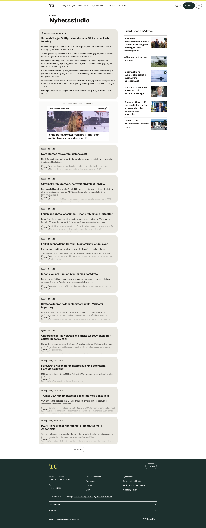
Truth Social (77, 408)
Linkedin (89, 485)
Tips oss (151, 466)
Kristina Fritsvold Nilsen (59, 479)
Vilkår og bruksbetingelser (134, 485)
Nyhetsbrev (128, 477)
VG (71, 322)
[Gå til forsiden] (51, 5)
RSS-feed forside (93, 477)
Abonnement (55, 504)
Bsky (88, 490)
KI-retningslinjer (130, 490)
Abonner (189, 6)
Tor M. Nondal (55, 488)
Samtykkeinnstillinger (132, 481)
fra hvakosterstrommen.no (79, 57)
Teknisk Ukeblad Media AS (69, 519)
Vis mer (45, 167)
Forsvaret (57, 381)
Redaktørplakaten (104, 497)
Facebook (90, 481)
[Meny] (199, 6)
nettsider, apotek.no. (74, 232)
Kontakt (52, 511)
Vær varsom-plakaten (83, 497)
